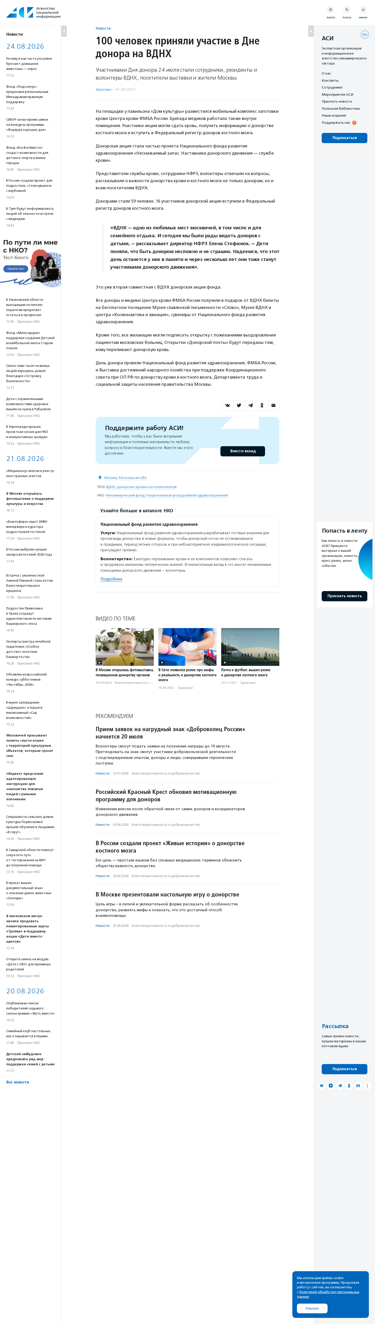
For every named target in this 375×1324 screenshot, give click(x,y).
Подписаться (344, 137)
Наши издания (334, 115)
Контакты (330, 80)
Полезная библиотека (341, 108)
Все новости (17, 1082)
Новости (103, 28)
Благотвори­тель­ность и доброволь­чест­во (147, 682)
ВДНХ (110, 487)
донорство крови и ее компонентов (147, 487)
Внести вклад (243, 451)
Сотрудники (332, 87)
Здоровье (103, 89)
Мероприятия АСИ (337, 94)
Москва (110, 478)
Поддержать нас (336, 122)
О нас (326, 73)
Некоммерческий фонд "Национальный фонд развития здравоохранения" (167, 495)
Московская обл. (133, 478)
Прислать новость (337, 101)
